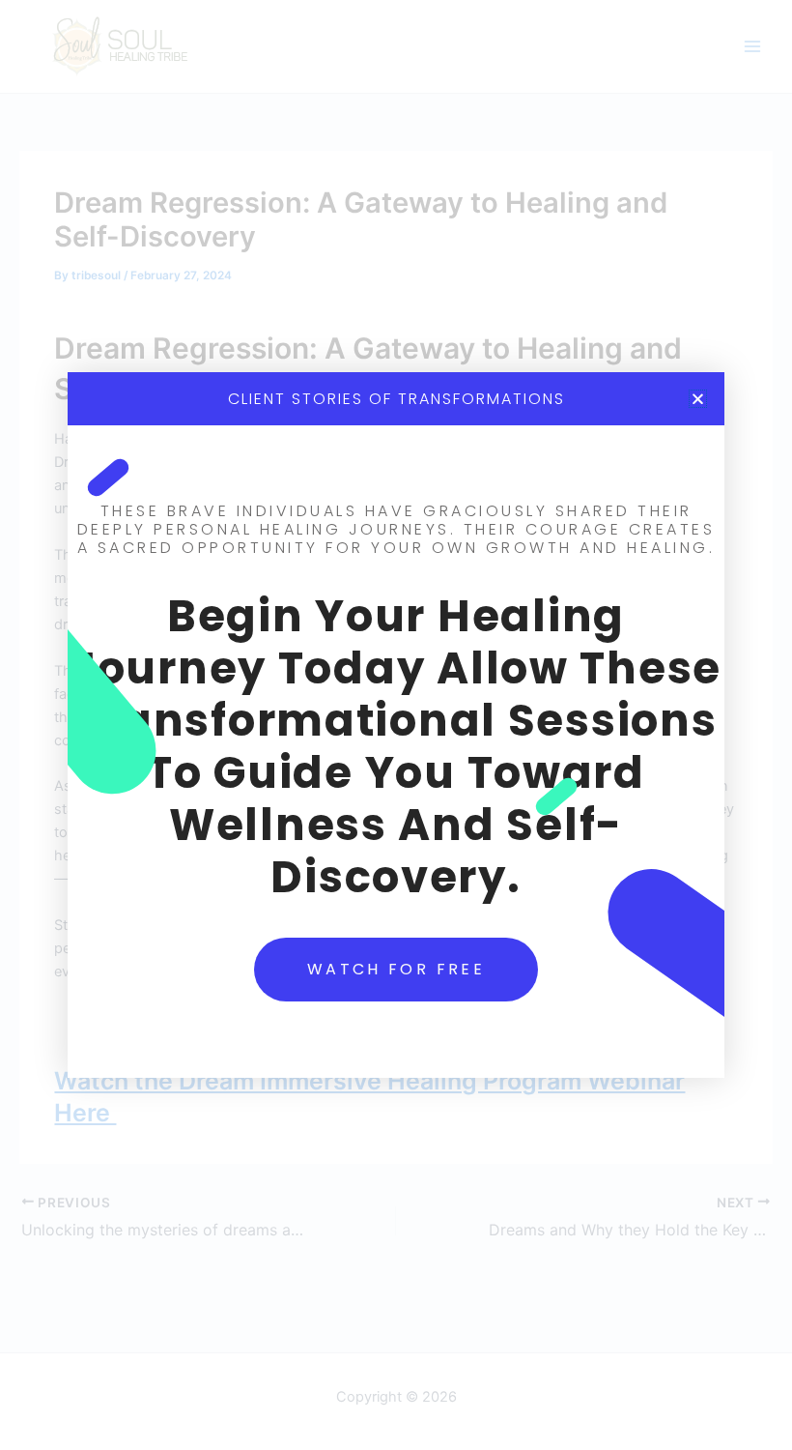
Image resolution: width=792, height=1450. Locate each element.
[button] (698, 399)
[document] (396, 725)
